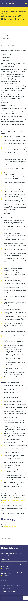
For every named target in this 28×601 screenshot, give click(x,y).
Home (2, 11)
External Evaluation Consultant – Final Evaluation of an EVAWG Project (13, 565)
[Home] (8, 3)
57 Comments (6, 41)
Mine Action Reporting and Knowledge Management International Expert (13, 572)
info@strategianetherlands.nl (9, 591)
